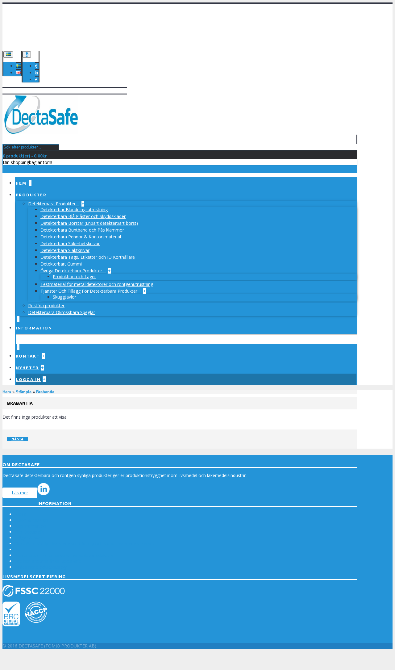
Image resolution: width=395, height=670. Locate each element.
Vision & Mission (31, 520)
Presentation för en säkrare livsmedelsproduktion (64, 555)
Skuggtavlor (64, 297)
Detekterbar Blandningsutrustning (74, 209)
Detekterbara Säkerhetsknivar (70, 243)
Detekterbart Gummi (61, 264)
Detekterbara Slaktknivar (64, 250)
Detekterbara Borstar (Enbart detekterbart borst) (89, 223)
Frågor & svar (28, 538)
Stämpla (23, 392)
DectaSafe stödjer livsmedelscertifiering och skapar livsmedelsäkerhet (84, 543)
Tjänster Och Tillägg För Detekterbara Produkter (89, 291)
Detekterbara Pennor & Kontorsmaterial (80, 237)
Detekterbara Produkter (52, 204)
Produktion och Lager (74, 276)
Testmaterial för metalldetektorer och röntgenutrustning (96, 284)
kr (37, 73)
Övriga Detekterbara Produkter (71, 271)
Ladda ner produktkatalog (40, 567)
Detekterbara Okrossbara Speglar (61, 312)
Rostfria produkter (46, 305)
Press (20, 514)
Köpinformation (30, 526)
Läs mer (20, 493)
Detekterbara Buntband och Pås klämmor (82, 230)
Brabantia (45, 392)
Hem (6, 392)
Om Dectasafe (29, 532)
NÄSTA (17, 439)
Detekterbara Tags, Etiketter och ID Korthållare (87, 257)
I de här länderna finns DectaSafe (48, 561)
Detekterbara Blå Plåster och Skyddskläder (83, 216)
